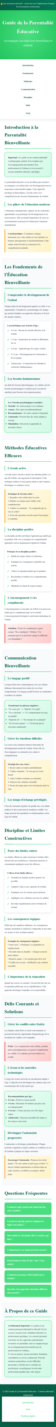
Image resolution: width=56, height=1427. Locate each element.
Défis (28, 105)
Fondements (28, 73)
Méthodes (28, 81)
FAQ (28, 113)
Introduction (28, 65)
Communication (28, 89)
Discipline (28, 97)
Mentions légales (28, 1415)
